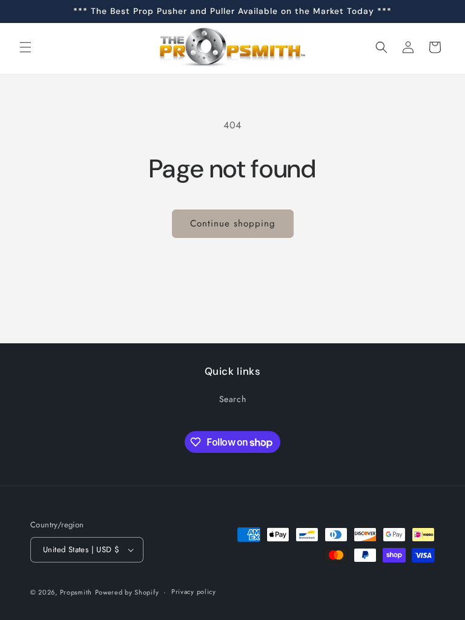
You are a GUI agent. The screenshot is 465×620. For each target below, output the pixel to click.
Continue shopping (232, 223)
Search (232, 399)
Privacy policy (193, 591)
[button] (25, 47)
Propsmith (76, 592)
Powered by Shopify (127, 592)
